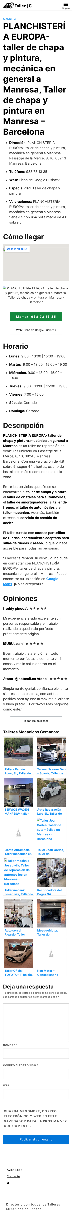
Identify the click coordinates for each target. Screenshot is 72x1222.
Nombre (10, 1045)
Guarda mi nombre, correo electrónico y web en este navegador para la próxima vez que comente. (35, 1118)
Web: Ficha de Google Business (36, 330)
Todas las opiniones (36, 720)
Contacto (13, 1176)
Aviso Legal (15, 1169)
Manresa (9, 19)
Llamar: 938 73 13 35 (36, 316)
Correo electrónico (20, 1065)
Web (6, 1085)
